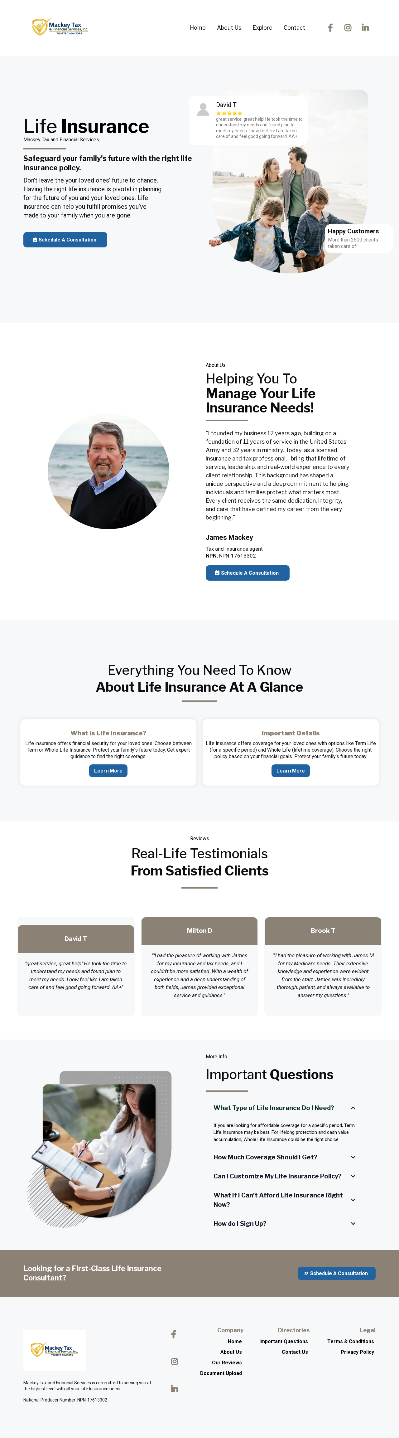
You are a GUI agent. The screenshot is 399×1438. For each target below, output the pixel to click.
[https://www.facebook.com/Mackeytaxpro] (332, 27)
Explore (262, 27)
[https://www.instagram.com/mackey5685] (349, 27)
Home (198, 27)
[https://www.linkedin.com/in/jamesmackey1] (367, 27)
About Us (229, 27)
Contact (294, 27)
